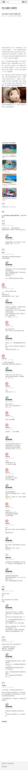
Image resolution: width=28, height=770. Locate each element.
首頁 (3, 16)
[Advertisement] (14, 32)
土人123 (4, 640)
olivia (3, 223)
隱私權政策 (4, 766)
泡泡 (3, 589)
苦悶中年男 (8, 557)
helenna (4, 287)
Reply (12, 225)
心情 (6, 16)
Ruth (3, 252)
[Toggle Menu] (4, 2)
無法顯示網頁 (8, 237)
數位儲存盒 (7, 56)
